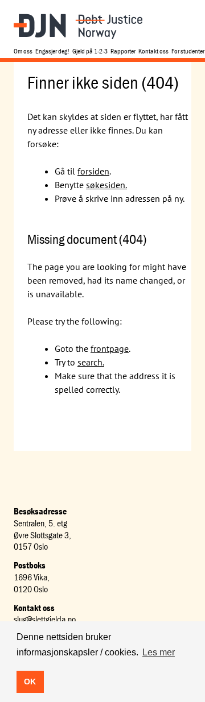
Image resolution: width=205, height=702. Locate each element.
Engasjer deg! (52, 51)
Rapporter (123, 51)
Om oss (23, 51)
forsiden (93, 171)
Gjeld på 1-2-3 (90, 51)
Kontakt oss (153, 51)
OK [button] (30, 681)
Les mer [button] (158, 652)
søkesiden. (106, 184)
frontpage (110, 348)
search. (90, 362)
